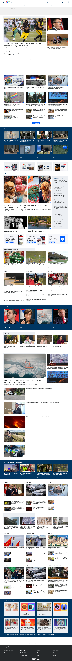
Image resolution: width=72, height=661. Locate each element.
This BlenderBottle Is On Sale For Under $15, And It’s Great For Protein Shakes (60, 628)
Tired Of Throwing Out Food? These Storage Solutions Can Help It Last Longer (27, 613)
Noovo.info (55, 652)
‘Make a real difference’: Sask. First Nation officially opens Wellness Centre (17, 116)
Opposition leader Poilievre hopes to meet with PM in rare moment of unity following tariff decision (11, 326)
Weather (18, 5)
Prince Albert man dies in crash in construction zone (60, 155)
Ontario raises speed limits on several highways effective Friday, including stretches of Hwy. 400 (39, 591)
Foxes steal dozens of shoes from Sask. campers (27, 155)
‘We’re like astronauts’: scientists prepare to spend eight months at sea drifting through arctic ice (44, 326)
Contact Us (32, 643)
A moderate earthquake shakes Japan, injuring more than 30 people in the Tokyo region (58, 581)
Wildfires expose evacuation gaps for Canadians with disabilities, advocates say (41, 416)
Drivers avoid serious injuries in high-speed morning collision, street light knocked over (39, 116)
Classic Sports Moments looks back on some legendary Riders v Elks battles (13, 264)
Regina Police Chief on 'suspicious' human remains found (60, 474)
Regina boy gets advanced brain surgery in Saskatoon (11, 141)
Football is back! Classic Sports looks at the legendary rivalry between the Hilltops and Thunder (35, 264)
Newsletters (43, 643)
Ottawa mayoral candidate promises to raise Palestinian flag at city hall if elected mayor (42, 402)
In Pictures (36, 2)
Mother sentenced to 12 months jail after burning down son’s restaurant (60, 527)
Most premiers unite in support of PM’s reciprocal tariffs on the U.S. (27, 325)
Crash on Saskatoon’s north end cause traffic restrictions (60, 141)
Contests (43, 5)
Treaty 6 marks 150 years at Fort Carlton (43, 141)
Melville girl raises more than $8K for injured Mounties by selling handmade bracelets (58, 290)
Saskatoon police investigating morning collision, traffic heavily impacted (10, 156)
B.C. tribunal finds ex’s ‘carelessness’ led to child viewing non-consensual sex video (57, 384)
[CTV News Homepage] (10, 2)
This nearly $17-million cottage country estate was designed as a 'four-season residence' (38, 231)
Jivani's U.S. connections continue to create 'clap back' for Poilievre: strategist (17, 508)
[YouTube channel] (8, 646)
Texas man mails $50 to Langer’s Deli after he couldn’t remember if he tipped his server (11, 527)
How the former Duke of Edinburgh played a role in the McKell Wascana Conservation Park (36, 105)
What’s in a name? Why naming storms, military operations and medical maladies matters (61, 585)
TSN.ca (38, 655)
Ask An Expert (57, 5)
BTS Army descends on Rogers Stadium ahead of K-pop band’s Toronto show (36, 548)
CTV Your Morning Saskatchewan (33, 5)
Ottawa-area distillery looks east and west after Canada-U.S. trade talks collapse (39, 502)
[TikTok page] (6, 646)
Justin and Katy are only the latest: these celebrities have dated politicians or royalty (15, 231)
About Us (28, 643)
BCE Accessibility (7, 652)
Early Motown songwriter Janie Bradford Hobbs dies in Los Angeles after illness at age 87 (39, 559)
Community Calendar (50, 5)
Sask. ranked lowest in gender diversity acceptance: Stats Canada (12, 105)
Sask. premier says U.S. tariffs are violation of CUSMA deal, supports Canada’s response (56, 31)
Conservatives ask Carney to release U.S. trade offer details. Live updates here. (14, 497)
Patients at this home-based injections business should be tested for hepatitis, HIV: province (61, 502)
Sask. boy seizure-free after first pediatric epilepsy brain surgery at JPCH (56, 88)
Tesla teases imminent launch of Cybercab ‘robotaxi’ (39, 508)
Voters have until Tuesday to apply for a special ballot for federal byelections (17, 502)
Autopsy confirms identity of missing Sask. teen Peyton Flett (35, 286)
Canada (26, 2)
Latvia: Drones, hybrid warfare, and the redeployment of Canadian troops (39, 430)
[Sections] (3, 2)
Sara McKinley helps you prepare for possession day (60, 346)
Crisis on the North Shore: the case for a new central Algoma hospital (61, 508)
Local (21, 2)
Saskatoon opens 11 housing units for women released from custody (44, 155)
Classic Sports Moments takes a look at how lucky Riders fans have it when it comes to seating (57, 264)
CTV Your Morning (44, 2)
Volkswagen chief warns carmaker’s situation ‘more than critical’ (35, 497)
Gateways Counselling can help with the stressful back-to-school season (27, 346)
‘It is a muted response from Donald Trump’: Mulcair (60, 325)
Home (17, 2)
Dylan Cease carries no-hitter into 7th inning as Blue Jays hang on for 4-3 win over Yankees (17, 592)
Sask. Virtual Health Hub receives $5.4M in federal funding (27, 141)
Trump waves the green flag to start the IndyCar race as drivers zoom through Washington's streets (14, 581)
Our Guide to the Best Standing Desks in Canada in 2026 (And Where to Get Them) (44, 613)
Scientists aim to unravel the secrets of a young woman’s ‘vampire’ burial (43, 527)
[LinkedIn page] (10, 646)
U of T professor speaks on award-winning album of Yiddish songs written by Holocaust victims (27, 527)
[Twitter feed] (4, 646)
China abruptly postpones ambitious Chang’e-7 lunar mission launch (14, 548)
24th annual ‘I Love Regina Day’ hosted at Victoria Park (14, 300)
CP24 (38, 652)
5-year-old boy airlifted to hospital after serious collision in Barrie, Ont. (39, 445)
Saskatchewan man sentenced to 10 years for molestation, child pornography (57, 105)
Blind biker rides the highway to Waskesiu (26, 474)
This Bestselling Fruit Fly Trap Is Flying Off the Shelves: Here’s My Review (11, 628)
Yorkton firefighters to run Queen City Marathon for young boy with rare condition (58, 286)
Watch (31, 2)
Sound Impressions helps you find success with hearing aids (44, 346)
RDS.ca (54, 655)
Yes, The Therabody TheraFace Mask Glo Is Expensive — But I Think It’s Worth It (27, 628)
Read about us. (52, 634)
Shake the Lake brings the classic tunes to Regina (11, 474)
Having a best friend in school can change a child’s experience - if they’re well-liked (61, 552)
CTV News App (38, 643)
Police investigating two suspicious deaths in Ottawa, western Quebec (39, 388)
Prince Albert (23, 5)
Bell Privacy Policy (23, 652)
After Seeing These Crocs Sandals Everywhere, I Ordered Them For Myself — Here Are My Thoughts (44, 629)
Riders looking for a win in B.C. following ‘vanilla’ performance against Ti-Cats (13, 292)
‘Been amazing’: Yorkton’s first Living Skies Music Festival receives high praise (57, 299)
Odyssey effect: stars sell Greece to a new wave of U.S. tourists (58, 548)
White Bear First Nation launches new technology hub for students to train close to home (13, 287)
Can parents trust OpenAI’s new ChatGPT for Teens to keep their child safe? (17, 553)
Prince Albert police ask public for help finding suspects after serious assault (34, 291)
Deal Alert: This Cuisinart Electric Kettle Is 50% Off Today (11, 612)
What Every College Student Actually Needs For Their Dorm (60, 612)
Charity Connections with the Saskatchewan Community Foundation (10, 346)
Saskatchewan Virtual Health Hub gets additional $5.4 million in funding (39, 110)
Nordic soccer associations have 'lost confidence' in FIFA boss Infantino (17, 586)
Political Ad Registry (23, 655)
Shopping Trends (53, 2)
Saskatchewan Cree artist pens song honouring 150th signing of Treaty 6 (43, 474)
